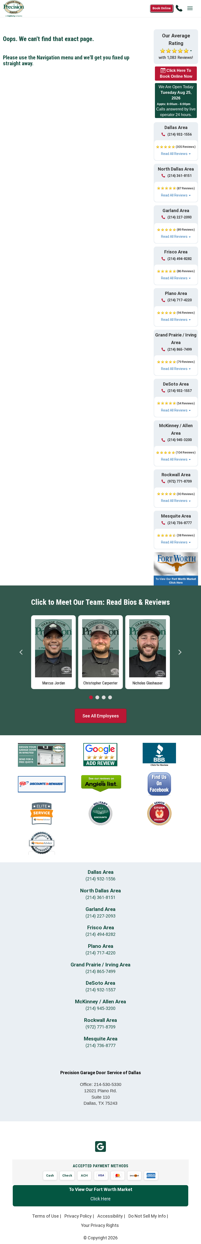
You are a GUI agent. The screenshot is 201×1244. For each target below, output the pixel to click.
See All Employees (100, 715)
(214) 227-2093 (179, 217)
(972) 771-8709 (179, 481)
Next (180, 652)
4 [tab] (110, 697)
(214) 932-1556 (179, 134)
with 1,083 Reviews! (176, 57)
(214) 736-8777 (179, 523)
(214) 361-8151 (179, 176)
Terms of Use (45, 1216)
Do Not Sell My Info (147, 1216)
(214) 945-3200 (179, 440)
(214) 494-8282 (179, 259)
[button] (176, 150)
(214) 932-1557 (179, 391)
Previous (21, 652)
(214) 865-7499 (179, 349)
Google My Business (100, 1146)
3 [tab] (103, 697)
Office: (100, 1084)
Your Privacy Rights (100, 1225)
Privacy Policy (78, 1216)
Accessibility (110, 1216)
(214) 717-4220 (179, 300)
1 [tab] (90, 697)
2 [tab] (97, 697)
